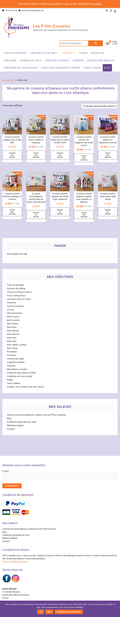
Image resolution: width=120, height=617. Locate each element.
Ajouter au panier (12, 155)
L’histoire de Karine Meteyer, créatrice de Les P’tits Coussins (36, 415)
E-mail (5, 471)
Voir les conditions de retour (15, 562)
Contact (11, 429)
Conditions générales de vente (21, 422)
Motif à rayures (13, 317)
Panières (78, 60)
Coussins (67, 53)
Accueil (5, 80)
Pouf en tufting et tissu (16, 295)
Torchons (10, 60)
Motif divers (12, 327)
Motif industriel (13, 334)
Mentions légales (15, 425)
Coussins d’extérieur (15, 306)
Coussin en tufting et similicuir (19, 292)
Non (49, 612)
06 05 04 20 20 (11, 10)
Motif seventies (13, 320)
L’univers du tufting (43, 53)
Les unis (10, 310)
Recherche (95, 43)
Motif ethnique (13, 331)
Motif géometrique (14, 313)
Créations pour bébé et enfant (61, 68)
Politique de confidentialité (69, 612)
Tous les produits (15, 53)
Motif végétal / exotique (16, 345)
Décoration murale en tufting (18, 299)
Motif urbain (12, 341)
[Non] (116, 608)
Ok (40, 612)
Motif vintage (12, 348)
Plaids (83, 53)
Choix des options (36, 155)
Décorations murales (100, 60)
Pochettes (97, 53)
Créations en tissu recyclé (21, 68)
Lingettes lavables (57, 60)
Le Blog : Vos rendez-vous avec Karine (25, 386)
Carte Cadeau (92, 68)
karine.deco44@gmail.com (32, 10)
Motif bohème (12, 324)
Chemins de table (30, 60)
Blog (107, 68)
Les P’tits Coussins (51, 26)
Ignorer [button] (98, 4)
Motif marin (11, 338)
